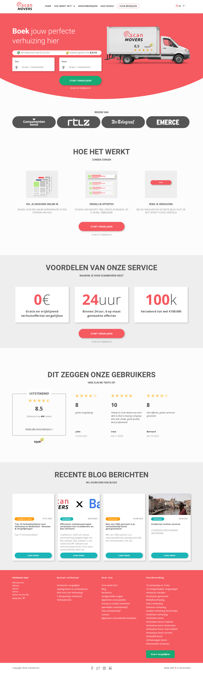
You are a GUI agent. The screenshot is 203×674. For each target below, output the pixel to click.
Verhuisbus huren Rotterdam (161, 625)
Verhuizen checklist (155, 592)
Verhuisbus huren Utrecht (159, 632)
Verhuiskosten (64, 599)
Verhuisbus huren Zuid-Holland (161, 628)
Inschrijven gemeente (157, 596)
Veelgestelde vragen (112, 596)
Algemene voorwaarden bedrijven (119, 617)
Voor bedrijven (128, 6)
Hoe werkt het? (63, 6)
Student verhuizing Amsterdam (162, 610)
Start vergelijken (80, 80)
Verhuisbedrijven (87, 6)
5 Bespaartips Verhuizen (69, 596)
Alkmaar (15, 585)
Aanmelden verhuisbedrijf (115, 607)
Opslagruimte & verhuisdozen (72, 588)
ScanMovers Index (24, 519)
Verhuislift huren (154, 636)
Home (48, 6)
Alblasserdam (18, 582)
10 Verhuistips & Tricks (158, 585)
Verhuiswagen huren (156, 639)
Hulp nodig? (107, 6)
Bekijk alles (17, 598)
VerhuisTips (113, 519)
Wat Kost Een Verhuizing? (70, 592)
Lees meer (33, 555)
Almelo (15, 588)
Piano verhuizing (154, 603)
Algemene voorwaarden (114, 599)
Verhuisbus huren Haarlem (159, 621)
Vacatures (107, 592)
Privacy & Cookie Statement (116, 603)
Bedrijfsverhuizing (155, 599)
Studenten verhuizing (157, 614)
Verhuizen (67, 519)
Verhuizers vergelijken (68, 585)
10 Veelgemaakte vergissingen (162, 588)
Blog (104, 588)
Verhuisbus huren (155, 617)
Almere (15, 591)
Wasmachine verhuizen (157, 643)
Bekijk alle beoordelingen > (39, 428)
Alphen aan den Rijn (20, 594)
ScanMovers (24, 6)
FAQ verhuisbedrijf (111, 610)
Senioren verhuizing (156, 607)
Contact (105, 614)
